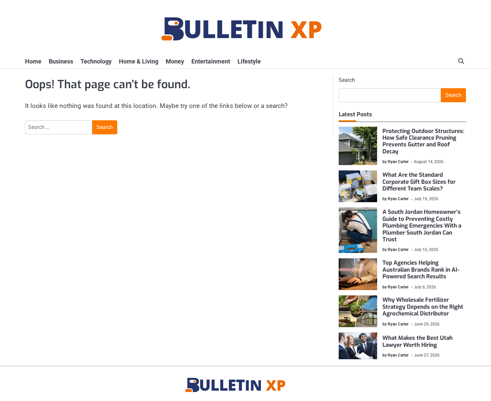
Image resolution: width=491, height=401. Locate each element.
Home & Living (138, 61)
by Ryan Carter (395, 161)
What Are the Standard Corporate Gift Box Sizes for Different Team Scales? (419, 181)
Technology (96, 61)
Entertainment (210, 61)
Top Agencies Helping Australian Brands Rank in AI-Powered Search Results (420, 269)
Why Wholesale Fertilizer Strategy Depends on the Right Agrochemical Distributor (422, 306)
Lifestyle (249, 61)
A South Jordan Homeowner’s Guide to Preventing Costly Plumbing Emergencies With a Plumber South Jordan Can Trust (421, 225)
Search (347, 80)
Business (61, 61)
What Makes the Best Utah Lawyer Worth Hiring (417, 341)
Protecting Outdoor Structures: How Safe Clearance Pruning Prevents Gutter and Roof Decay (423, 141)
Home (33, 61)
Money (175, 61)
